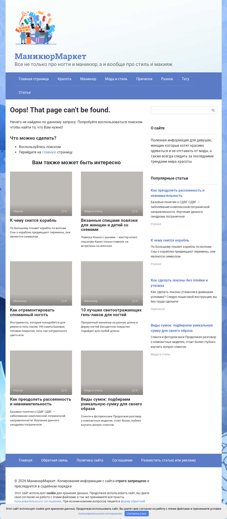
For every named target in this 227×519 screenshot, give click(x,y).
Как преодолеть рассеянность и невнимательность (40, 401)
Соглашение (122, 460)
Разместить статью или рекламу (168, 460)
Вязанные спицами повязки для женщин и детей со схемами (109, 225)
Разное (167, 79)
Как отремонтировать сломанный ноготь (32, 312)
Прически (144, 79)
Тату (185, 79)
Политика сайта (90, 460)
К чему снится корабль (33, 220)
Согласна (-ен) (136, 513)
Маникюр (88, 79)
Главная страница (34, 79)
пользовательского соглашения (37, 501)
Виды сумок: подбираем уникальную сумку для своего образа (111, 404)
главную (49, 152)
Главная (25, 460)
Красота (64, 79)
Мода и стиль (116, 79)
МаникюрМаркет (50, 56)
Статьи (25, 92)
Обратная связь (54, 460)
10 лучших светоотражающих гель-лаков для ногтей (111, 312)
